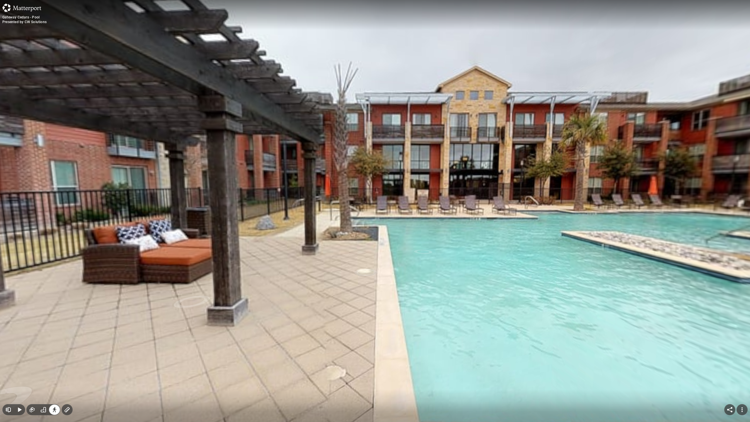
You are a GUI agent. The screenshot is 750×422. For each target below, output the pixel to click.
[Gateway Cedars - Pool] (375, 211)
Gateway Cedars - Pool (21, 17)
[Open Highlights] (8, 409)
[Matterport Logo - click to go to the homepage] (21, 7)
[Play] (19, 409)
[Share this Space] (729, 409)
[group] (43, 409)
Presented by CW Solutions (24, 22)
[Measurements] (67, 409)
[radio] (32, 409)
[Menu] (742, 409)
